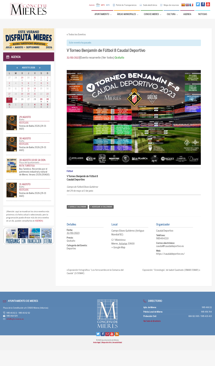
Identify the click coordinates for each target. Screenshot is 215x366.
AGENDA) (39, 221)
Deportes (71, 248)
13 (28, 89)
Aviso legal (97, 342)
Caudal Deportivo (164, 231)
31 (35, 78)
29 (22, 78)
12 (22, 89)
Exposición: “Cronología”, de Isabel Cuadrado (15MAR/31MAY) (171, 270)
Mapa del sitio (107, 342)
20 (28, 94)
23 (47, 94)
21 (35, 94)
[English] (187, 5)
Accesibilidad (117, 342)
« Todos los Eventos (76, 35)
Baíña (21, 120)
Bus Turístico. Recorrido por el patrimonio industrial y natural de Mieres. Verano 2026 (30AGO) (34, 172)
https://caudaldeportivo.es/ (170, 254)
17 (9, 94)
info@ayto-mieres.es (15, 319)
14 (35, 89)
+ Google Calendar (77, 207)
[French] (191, 5)
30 (47, 99)
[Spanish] (183, 5)
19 (22, 94)
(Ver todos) (107, 58)
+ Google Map (118, 247)
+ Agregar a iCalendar (101, 207)
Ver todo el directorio (152, 321)
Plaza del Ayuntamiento (29, 163)
